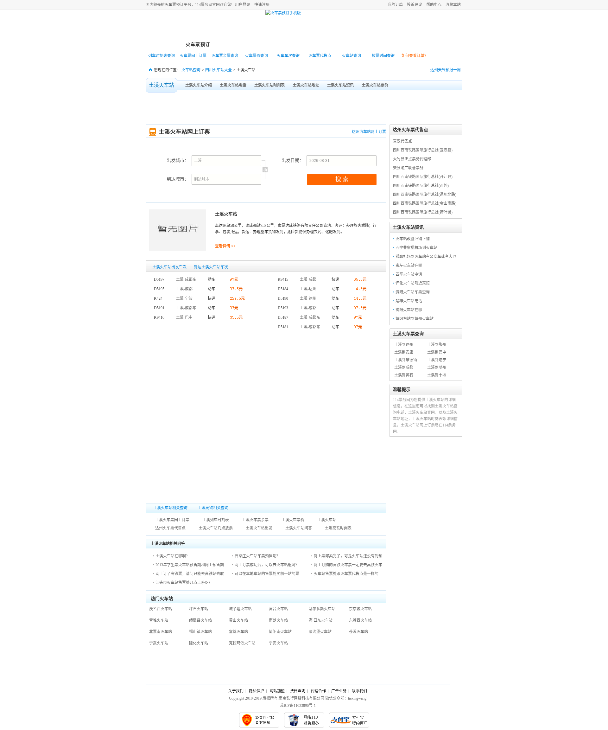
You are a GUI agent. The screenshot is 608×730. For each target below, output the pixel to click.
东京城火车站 (360, 609)
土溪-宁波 (184, 298)
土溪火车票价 (293, 520)
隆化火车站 (198, 643)
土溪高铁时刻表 (338, 528)
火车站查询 (351, 56)
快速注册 (261, 5)
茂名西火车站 (160, 609)
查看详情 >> (225, 246)
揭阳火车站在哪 (409, 310)
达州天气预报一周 (445, 70)
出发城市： (178, 160)
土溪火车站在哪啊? (171, 556)
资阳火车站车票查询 (413, 292)
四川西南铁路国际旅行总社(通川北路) (424, 194)
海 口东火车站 (320, 620)
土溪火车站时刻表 (269, 85)
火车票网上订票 (193, 56)
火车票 (170, 5)
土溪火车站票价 (375, 85)
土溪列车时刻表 (215, 520)
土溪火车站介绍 (198, 85)
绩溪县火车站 (200, 620)
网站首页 (163, 44)
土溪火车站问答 (298, 528)
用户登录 (242, 5)
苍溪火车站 (358, 632)
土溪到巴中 (436, 352)
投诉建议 (414, 5)
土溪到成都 (403, 367)
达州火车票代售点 (170, 528)
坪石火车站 (198, 609)
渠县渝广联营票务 (408, 168)
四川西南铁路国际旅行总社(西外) (421, 185)
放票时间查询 (383, 56)
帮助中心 (433, 5)
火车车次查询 (288, 56)
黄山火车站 (238, 620)
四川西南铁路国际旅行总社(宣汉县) (423, 150)
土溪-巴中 (184, 317)
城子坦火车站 (240, 609)
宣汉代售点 (402, 141)
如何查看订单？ (415, 56)
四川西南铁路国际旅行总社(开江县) (423, 177)
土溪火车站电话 (233, 85)
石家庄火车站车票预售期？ (257, 556)
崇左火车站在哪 (409, 265)
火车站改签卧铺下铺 (413, 239)
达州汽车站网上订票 (369, 132)
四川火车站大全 (218, 70)
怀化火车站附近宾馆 (413, 283)
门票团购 (372, 44)
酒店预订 (337, 44)
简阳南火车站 (280, 632)
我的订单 (395, 5)
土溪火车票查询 (408, 333)
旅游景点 (302, 44)
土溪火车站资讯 (340, 85)
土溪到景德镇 (405, 360)
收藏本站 (453, 5)
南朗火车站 (278, 620)
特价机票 (233, 44)
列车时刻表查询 (161, 56)
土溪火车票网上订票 (172, 520)
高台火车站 (278, 609)
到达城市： (178, 179)
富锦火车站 (238, 632)
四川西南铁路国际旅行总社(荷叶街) (423, 212)
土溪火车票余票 (255, 520)
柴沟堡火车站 (320, 632)
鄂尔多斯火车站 (322, 609)
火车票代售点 (319, 56)
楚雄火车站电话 (409, 301)
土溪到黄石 (403, 375)
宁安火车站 (278, 643)
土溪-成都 (184, 289)
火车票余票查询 (225, 56)
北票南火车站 (160, 632)
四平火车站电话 (409, 274)
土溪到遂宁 (436, 360)
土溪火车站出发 (259, 528)
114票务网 (175, 26)
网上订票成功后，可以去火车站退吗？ (267, 565)
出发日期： (293, 160)
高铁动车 (267, 44)
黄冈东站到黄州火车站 (415, 319)
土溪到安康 (403, 352)
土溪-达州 (308, 289)
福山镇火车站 (200, 632)
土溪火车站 (161, 85)
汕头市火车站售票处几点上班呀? (182, 582)
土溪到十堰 (436, 375)
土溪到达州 (403, 345)
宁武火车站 (158, 643)
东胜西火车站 (360, 620)
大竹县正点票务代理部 (412, 159)
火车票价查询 (256, 56)
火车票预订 (198, 44)
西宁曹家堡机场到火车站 (416, 248)
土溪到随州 (436, 367)
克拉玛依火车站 (242, 643)
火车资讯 (407, 44)
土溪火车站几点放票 (216, 528)
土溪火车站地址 (306, 85)
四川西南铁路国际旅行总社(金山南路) (424, 203)
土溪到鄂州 (436, 345)
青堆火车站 (158, 620)
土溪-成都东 (186, 279)
